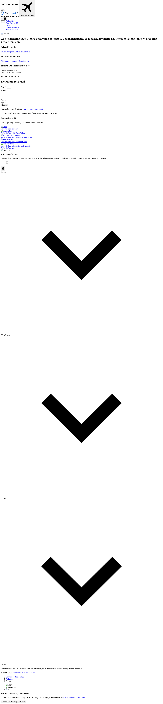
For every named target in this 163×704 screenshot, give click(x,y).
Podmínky (9, 679)
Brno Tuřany (13, 133)
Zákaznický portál (8, 52)
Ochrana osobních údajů (33, 109)
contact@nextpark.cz (22, 52)
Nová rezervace (12, 30)
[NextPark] (10, 16)
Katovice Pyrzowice (16, 146)
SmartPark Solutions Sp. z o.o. (24, 673)
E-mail (4, 87)
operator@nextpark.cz (20, 61)
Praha (10, 129)
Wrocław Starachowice (17, 137)
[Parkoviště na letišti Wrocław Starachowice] (10, 135)
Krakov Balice (14, 142)
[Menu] (3, 21)
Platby (8, 25)
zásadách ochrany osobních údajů (74, 698)
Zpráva (4, 100)
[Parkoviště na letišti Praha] (4, 127)
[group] (81, 252)
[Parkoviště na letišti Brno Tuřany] (7, 131)
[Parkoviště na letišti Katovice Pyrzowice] (9, 144)
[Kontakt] (2, 19)
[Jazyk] (5, 18)
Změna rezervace (12, 27)
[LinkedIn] (7, 163)
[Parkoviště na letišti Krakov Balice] (7, 140)
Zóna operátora (6, 61)
